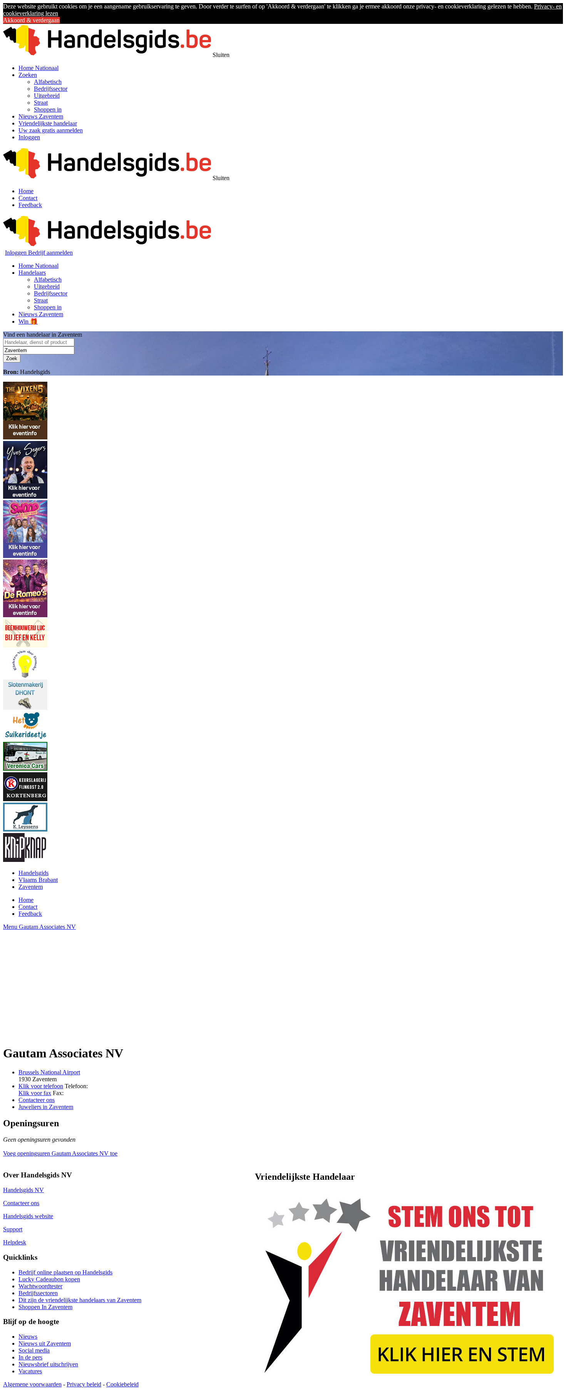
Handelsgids (33, 873)
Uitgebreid (47, 95)
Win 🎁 (28, 321)
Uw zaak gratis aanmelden (50, 130)
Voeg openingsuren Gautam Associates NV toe (60, 1153)
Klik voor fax (34, 1093)
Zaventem (30, 886)
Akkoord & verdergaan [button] (31, 20)
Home (25, 191)
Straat (41, 102)
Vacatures (30, 1371)
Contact (27, 198)
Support (12, 1229)
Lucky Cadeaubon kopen (49, 1279)
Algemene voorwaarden (32, 1384)
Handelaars (32, 272)
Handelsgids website (28, 1216)
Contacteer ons (36, 1100)
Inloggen (29, 137)
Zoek (11, 358)
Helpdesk (14, 1242)
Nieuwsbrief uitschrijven (48, 1364)
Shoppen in (48, 109)
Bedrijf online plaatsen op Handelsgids (65, 1272)
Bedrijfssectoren (38, 1293)
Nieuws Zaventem (40, 116)
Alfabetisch (48, 81)
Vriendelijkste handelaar (47, 123)
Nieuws (27, 1336)
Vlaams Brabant (38, 880)
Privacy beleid (84, 1384)
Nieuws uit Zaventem (44, 1343)
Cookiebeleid (122, 1384)
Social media (34, 1350)
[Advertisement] (234, 984)
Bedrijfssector (50, 88)
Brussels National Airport (49, 1072)
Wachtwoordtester (40, 1286)
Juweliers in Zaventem (45, 1107)
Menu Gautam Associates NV (39, 926)
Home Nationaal (38, 68)
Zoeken (27, 75)
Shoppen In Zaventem (45, 1307)
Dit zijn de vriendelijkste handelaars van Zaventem (79, 1300)
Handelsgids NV (23, 1190)
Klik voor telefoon (40, 1086)
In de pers (30, 1357)
